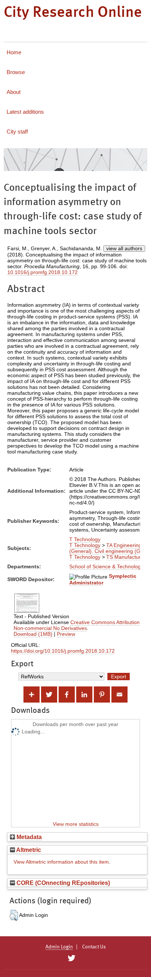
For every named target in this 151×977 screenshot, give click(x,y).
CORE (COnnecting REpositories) (62, 882)
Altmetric (28, 849)
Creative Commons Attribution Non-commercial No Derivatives (77, 625)
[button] (14, 915)
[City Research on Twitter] (71, 958)
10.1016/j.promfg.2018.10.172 (42, 272)
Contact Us (94, 946)
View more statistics (76, 824)
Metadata (28, 837)
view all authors (124, 248)
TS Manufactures (126, 557)
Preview (66, 634)
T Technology (84, 539)
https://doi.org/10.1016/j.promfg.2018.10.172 (63, 651)
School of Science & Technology (106, 566)
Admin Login (59, 946)
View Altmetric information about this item (61, 862)
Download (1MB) (33, 634)
